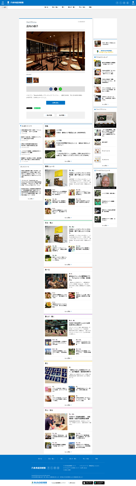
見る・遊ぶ (55, 7)
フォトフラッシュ (31, 22)
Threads (127, 3)
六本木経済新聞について (70, 465)
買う (63, 7)
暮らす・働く (71, 7)
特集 (90, 7)
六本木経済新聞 (15, 2)
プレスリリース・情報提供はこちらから (90, 465)
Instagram (124, 3)
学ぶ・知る (82, 7)
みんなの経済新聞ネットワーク (39, 483)
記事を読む (55, 103)
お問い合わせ (84, 467)
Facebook (117, 3)
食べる (46, 7)
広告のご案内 (67, 470)
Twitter (120, 3)
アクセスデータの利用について (71, 467)
